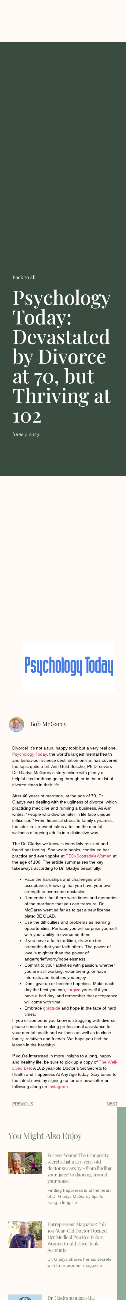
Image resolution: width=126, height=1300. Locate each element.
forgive (73, 989)
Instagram (58, 1086)
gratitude (51, 1008)
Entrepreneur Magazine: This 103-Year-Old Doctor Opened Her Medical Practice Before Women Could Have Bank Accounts (76, 1237)
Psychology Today (29, 754)
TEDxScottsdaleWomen (89, 855)
